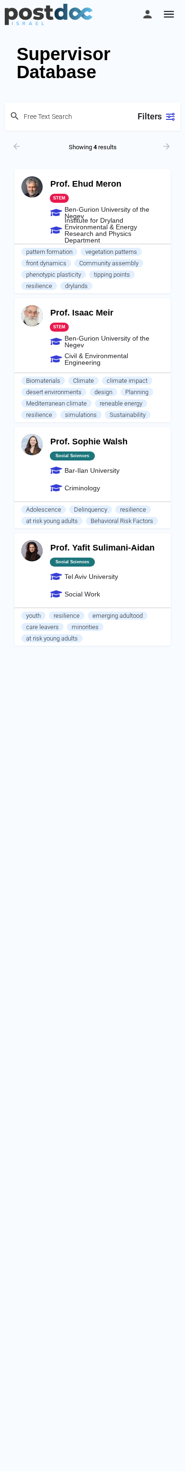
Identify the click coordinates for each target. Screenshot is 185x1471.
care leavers (42, 627)
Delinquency (90, 509)
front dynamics (46, 263)
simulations (81, 415)
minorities (85, 627)
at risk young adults (52, 521)
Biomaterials (43, 381)
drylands (76, 286)
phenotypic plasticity (53, 274)
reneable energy (121, 403)
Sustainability (128, 415)
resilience (39, 286)
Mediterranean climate (56, 403)
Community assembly (109, 263)
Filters (150, 116)
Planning (136, 392)
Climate (83, 381)
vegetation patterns (111, 252)
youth (33, 616)
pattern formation (49, 252)
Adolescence (43, 509)
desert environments (54, 392)
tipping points (112, 274)
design (103, 392)
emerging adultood (117, 616)
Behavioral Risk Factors (122, 521)
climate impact (127, 381)
